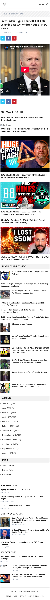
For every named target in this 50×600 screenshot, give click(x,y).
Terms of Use (8, 465)
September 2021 (9, 449)
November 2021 (9, 440)
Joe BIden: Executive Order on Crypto (15, 506)
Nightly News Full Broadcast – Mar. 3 (15, 490)
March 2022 (7, 422)
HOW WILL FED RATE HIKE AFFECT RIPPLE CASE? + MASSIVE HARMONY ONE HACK (28, 576)
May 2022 (6, 413)
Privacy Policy (8, 470)
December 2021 (9, 435)
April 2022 (6, 417)
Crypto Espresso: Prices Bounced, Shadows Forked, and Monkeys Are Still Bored (29, 567)
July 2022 (6, 403)
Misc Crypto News (16, 14)
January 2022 (8, 431)
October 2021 (8, 444)
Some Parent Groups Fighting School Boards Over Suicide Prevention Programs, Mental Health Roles (30, 520)
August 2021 (7, 453)
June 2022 (6, 408)
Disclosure (6, 474)
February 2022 (8, 426)
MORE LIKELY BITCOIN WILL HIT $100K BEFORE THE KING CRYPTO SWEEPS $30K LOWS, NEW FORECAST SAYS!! (30, 350)
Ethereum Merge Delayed (22, 324)
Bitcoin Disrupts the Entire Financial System (29, 372)
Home (5, 14)
